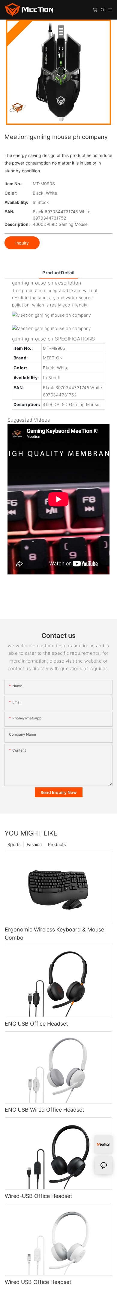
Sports (14, 844)
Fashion (34, 844)
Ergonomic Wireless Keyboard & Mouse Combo (54, 933)
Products (57, 844)
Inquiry (22, 242)
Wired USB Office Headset (38, 1282)
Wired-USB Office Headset (38, 1196)
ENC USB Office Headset (36, 1023)
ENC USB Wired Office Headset (44, 1109)
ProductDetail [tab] (58, 272)
